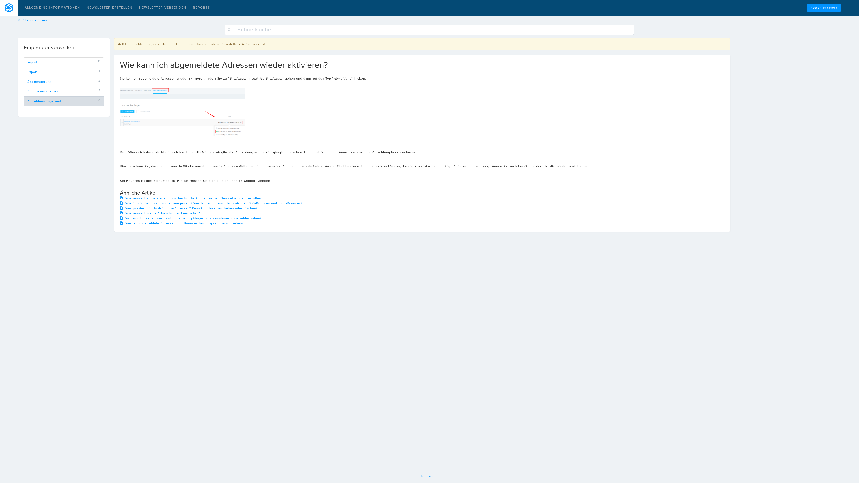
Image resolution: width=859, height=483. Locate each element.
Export (32, 72)
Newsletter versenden (162, 8)
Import (32, 62)
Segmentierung (39, 82)
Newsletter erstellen (109, 8)
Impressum (429, 476)
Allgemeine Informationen (52, 8)
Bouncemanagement (43, 91)
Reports (201, 8)
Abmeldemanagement (44, 101)
